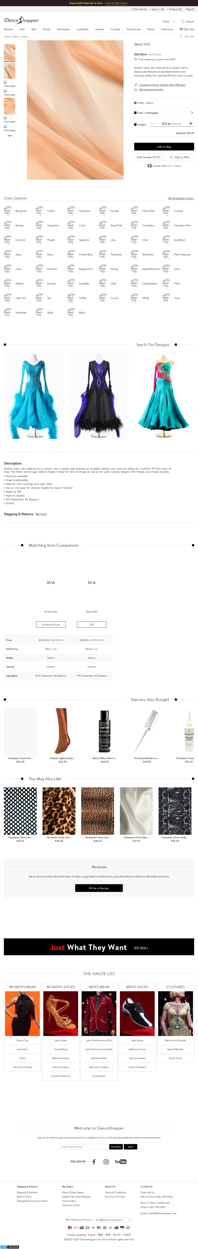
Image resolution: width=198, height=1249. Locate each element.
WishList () (175, 9)
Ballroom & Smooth (175, 1040)
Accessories (99, 1076)
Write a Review (99, 888)
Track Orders (69, 1201)
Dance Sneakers (137, 1067)
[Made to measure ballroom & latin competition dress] (175, 1013)
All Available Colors (181, 198)
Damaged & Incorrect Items (32, 1201)
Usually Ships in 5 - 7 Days (167, 166)
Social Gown (175, 1058)
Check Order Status (73, 1192)
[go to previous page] (182, 36)
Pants (23, 1058)
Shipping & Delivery (27, 1192)
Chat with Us (140, 9)
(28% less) (162, 85)
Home (7, 36)
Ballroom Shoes (60, 1058)
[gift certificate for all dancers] (99, 946)
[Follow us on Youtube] (121, 1161)
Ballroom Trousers (99, 1067)
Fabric (16, 36)
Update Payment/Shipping (76, 1196)
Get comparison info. (151, 89)
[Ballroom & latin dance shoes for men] (137, 1013)
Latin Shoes (61, 1040)
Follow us (78, 1161)
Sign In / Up (158, 9)
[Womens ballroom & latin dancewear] (22, 1013)
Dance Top (22, 1040)
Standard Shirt (99, 1058)
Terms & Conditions (115, 1192)
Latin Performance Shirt (99, 1040)
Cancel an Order (71, 1205)
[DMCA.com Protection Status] (9, 1246)
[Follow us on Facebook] (94, 1162)
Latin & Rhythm (175, 1049)
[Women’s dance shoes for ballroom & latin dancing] (60, 1013)
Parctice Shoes (137, 1058)
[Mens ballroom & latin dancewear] (99, 1013)
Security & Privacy (115, 1196)
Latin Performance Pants (99, 1049)
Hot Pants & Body (22, 1067)
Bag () (190, 9)
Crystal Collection (61, 1076)
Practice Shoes (61, 1067)
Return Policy (24, 1196)
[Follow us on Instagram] (106, 1162)
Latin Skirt (22, 1049)
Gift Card (188, 29)
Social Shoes (60, 1049)
